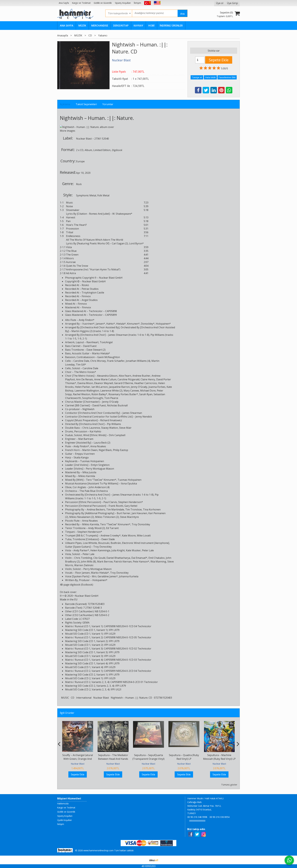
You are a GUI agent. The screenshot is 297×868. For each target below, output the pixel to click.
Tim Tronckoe (133, 509)
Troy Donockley (141, 524)
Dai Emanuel (138, 558)
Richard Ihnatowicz (111, 420)
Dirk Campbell (117, 435)
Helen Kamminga (100, 550)
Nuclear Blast (84, 138)
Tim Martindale (115, 509)
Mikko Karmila (86, 476)
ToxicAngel (106, 342)
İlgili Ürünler (67, 713)
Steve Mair (125, 427)
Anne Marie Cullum (105, 379)
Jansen (100, 323)
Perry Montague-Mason (100, 468)
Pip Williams (157, 335)
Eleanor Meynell (103, 383)
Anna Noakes (98, 446)
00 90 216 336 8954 (219, 817)
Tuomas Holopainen (92, 461)
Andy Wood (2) (96, 528)
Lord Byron (135, 243)
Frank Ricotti (116, 505)
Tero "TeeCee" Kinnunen (100, 479)
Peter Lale (148, 550)
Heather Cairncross (145, 383)
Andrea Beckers (96, 509)
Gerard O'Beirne (123, 383)
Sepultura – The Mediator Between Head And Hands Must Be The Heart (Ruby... (113, 758)
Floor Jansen (82, 572)
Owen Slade (108, 539)
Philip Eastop (120, 450)
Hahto (110, 323)
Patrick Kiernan (123, 561)
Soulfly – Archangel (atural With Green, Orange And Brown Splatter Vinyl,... (77, 758)
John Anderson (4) (99, 487)
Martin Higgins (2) (82, 331)
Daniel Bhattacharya (118, 558)
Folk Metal (103, 195)
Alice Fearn (125, 375)
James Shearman (118, 335)
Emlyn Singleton (100, 465)
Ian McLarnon (99, 387)
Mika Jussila (89, 472)
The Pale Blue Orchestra (93, 491)
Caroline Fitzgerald (128, 379)
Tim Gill (80, 364)
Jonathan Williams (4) (138, 361)
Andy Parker (80, 550)
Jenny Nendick (143, 416)
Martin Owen (89, 450)
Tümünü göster (229, 784)
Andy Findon (86, 320)
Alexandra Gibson (107, 375)
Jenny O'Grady (139, 387)
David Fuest (90, 346)
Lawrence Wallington (87, 390)
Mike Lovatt (144, 535)
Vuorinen (87, 323)
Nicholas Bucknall (117, 405)
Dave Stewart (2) (95, 349)
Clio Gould (99, 558)
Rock (79, 184)
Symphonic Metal (86, 195)
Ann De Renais (84, 379)
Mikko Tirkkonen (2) (107, 517)
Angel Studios (90, 300)
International (83, 697)
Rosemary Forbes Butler (122, 394)
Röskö (85, 285)
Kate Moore (129, 535)
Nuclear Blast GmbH (111, 277)
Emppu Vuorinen (85, 453)
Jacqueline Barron (119, 387)
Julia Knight (118, 550)
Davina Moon (85, 383)
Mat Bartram (85, 439)
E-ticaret (143, 860)
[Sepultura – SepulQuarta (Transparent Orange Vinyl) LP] (148, 723)
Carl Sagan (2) (120, 243)
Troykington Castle (93, 292)
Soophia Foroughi (92, 398)
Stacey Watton (109, 427)
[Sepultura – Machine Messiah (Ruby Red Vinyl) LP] (219, 723)
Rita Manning (158, 561)
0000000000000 (197, 820)
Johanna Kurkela (128, 576)
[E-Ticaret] (153, 860)
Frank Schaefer (116, 361)
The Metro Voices (84, 372)
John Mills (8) (88, 561)
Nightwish (71, 118)
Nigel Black (105, 450)
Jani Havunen (139, 513)
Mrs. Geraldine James (104, 576)
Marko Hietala (100, 353)
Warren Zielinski (83, 565)
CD (81, 150)
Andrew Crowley (110, 535)
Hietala (120, 323)
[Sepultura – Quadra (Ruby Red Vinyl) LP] (183, 723)
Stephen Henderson (130, 502)
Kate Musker (133, 550)
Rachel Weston (81, 394)
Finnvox (86, 296)
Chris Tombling (83, 558)
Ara (182, 13)
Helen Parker (82, 387)
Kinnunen (132, 323)
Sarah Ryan (145, 394)
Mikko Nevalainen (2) (81, 517)
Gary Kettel (130, 505)
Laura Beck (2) (102, 442)
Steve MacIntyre (129, 517)
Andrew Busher (141, 375)
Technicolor (96, 311)
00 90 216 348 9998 (197, 817)
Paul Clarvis (110, 502)
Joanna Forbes (156, 387)
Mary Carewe (131, 390)
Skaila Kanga (81, 457)
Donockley (147, 323)
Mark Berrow (105, 561)
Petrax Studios (90, 289)
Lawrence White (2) (111, 390)
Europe (80, 161)
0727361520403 (163, 697)
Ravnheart (92, 342)
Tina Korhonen (152, 509)
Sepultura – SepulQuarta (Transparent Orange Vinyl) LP (148, 758)
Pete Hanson (140, 561)
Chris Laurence (91, 427)
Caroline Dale (81, 361)
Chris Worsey (98, 361)
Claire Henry (148, 379)
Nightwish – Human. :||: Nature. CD (131, 697)
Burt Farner (123, 513)
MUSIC (65, 697)
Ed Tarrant (112, 528)
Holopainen (162, 323)
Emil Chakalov (156, 558)
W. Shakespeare (121, 213)
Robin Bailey (98, 394)
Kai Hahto (95, 431)
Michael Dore (148, 390)
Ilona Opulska (129, 483)
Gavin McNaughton (108, 357)
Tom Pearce (111, 398)
